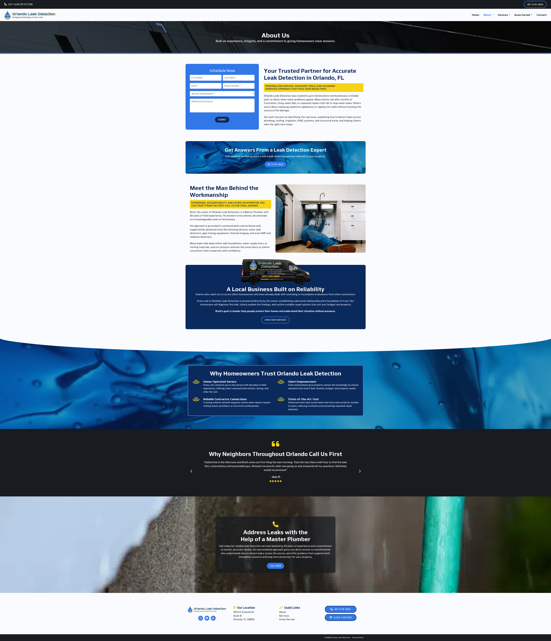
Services (284, 615)
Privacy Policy (357, 638)
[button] (191, 471)
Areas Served (287, 619)
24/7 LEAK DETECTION (20, 4)
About (282, 612)
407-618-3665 (535, 4)
